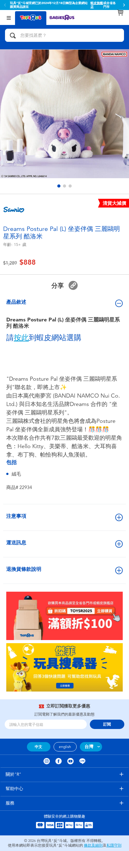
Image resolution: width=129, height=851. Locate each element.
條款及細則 (93, 845)
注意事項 (16, 516)
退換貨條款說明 (23, 569)
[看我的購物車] (120, 12)
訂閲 (107, 724)
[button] (123, 4)
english (65, 747)
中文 (38, 747)
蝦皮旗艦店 (96, 5)
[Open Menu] (9, 17)
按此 (21, 337)
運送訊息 (16, 542)
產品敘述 (16, 302)
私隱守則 (113, 845)
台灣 (89, 746)
